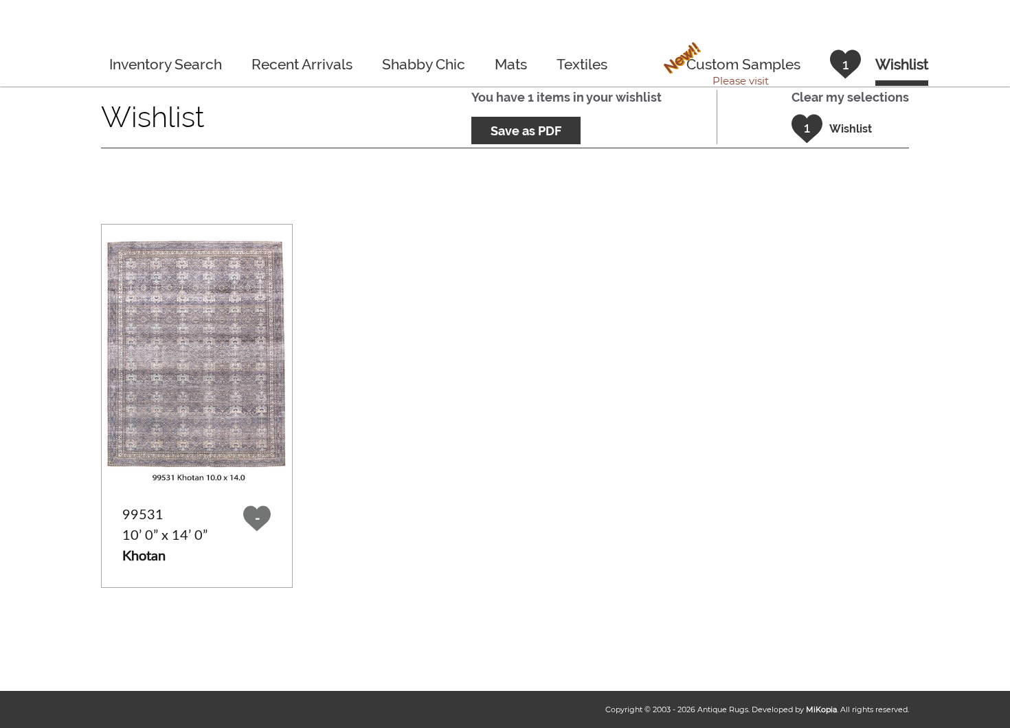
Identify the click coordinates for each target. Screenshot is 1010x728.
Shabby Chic (423, 64)
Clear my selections (850, 97)
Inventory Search (165, 64)
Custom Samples (730, 66)
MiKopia (821, 709)
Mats (511, 64)
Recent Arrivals (301, 64)
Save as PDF (526, 131)
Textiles (582, 64)
